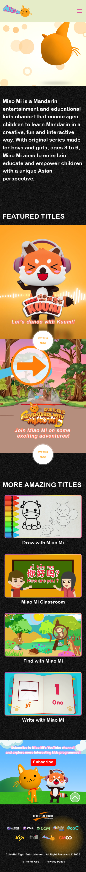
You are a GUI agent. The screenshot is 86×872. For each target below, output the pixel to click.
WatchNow (43, 340)
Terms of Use (30, 861)
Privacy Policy (56, 861)
